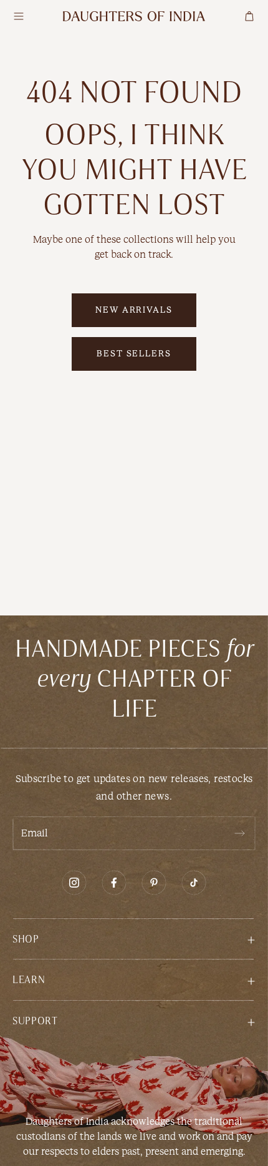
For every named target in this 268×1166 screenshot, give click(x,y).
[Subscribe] (239, 833)
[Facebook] (114, 882)
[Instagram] (74, 882)
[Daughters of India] (134, 16)
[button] (134, 938)
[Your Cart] (249, 16)
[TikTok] (193, 882)
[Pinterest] (153, 882)
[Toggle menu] (18, 16)
